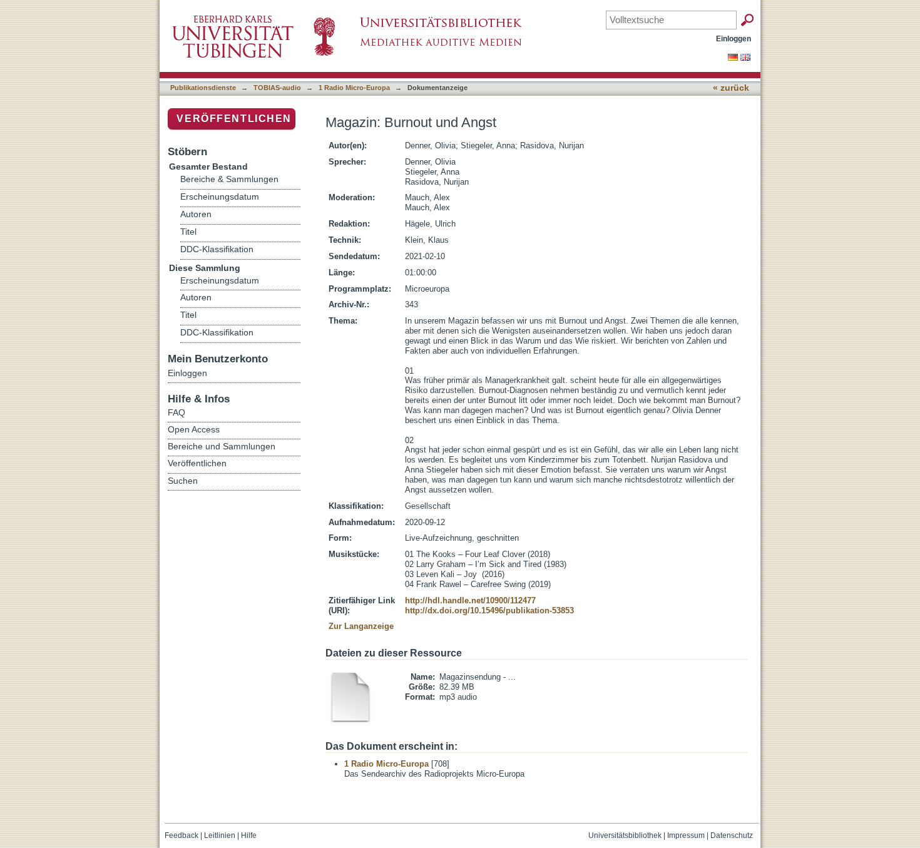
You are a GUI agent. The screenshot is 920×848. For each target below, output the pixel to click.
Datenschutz (731, 835)
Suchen (183, 481)
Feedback (181, 835)
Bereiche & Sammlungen (229, 179)
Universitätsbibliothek (625, 835)
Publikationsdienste (203, 87)
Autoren (196, 214)
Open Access (194, 429)
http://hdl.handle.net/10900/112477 (470, 600)
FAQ (176, 412)
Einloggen (733, 38)
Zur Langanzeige (361, 626)
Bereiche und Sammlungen (221, 446)
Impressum (686, 835)
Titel (188, 232)
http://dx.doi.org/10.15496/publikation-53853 (489, 610)
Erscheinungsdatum (219, 197)
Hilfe (249, 835)
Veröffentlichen (234, 118)
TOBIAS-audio (277, 87)
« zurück (731, 88)
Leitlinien (219, 835)
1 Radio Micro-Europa (354, 87)
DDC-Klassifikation (216, 249)
